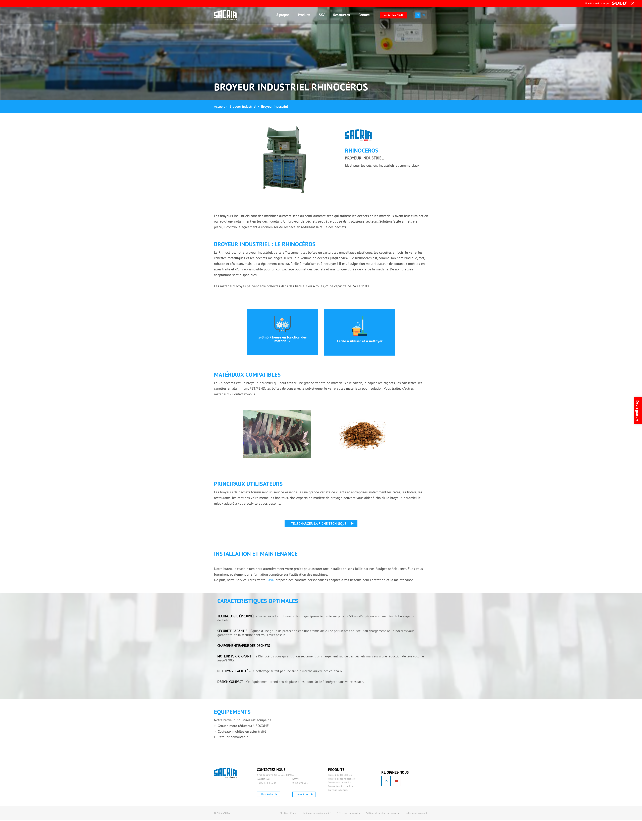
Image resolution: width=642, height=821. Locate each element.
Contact (363, 15)
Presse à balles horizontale (341, 778)
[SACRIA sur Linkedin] (386, 781)
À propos (282, 15)
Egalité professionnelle (416, 812)
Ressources (341, 15)
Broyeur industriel (243, 106)
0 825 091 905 (300, 782)
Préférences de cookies (348, 812)
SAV (322, 15)
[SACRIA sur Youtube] (396, 781)
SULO (233, 773)
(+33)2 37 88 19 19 (267, 782)
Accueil (219, 106)
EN (423, 15)
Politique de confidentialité (317, 812)
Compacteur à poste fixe (340, 786)
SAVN (270, 580)
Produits (304, 15)
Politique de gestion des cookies (382, 812)
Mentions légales (288, 812)
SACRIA (228, 15)
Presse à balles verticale (340, 774)
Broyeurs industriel (338, 789)
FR (417, 15)
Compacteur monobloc (339, 782)
